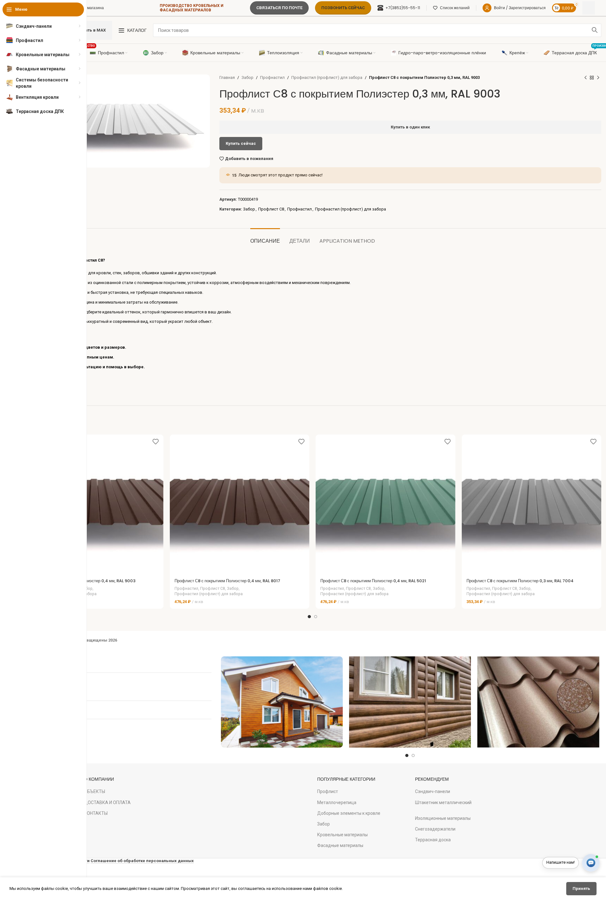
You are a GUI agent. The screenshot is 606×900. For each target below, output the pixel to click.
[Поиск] (594, 30)
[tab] (265, 237)
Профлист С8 (271, 209)
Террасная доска (433, 839)
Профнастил (272, 77)
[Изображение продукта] (93, 504)
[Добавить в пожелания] (155, 442)
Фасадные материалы (340, 845)
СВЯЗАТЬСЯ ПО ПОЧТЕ (279, 7)
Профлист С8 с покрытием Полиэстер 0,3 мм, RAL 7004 (519, 581)
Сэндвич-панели (432, 791)
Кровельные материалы (342, 834)
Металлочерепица (336, 802)
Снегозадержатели (435, 829)
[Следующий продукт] (598, 77)
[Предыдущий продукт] (585, 77)
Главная (227, 77)
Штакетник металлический (443, 802)
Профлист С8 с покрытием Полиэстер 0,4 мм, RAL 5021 (373, 581)
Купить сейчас (241, 143)
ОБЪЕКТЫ (94, 791)
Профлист (327, 791)
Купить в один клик (410, 127)
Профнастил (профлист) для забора (326, 77)
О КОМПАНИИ (99, 779)
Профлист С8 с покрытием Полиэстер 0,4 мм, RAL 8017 (227, 581)
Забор (247, 77)
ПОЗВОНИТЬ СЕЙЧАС (343, 7)
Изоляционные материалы (443, 818)
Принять (581, 888)
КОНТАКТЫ (96, 813)
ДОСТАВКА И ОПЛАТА (107, 802)
